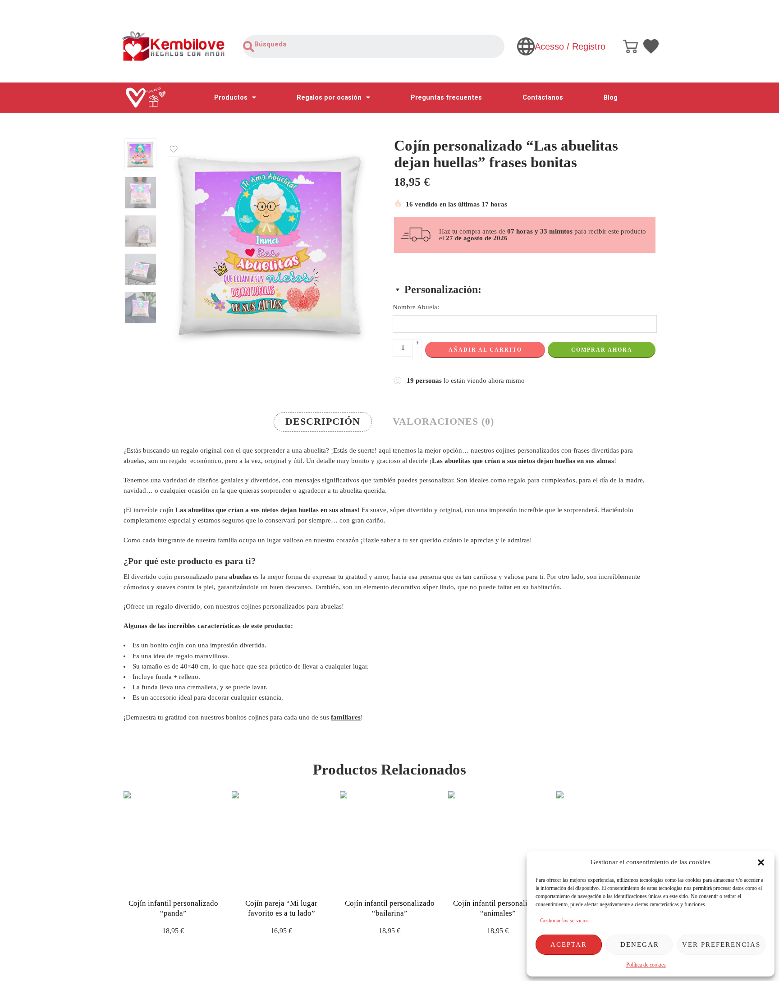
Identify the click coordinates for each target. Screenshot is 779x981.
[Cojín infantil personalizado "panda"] (173, 840)
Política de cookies (646, 965)
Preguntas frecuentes (446, 97)
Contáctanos (542, 97)
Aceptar (568, 944)
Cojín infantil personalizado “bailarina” (390, 908)
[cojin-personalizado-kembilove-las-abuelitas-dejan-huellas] (140, 154)
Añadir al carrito (485, 350)
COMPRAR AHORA (601, 350)
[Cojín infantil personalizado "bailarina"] (389, 840)
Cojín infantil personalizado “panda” (173, 908)
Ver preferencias (721, 944)
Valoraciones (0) (443, 421)
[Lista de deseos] (173, 149)
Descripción (322, 421)
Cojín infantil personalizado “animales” (498, 908)
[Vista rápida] (181, 881)
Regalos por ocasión (329, 97)
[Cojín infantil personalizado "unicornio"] (605, 840)
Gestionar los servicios (564, 920)
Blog (611, 97)
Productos (230, 97)
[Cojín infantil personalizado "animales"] (497, 840)
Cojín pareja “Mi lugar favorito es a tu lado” (281, 908)
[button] (760, 862)
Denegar (639, 944)
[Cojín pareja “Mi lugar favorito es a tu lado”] (281, 840)
